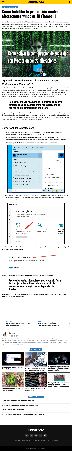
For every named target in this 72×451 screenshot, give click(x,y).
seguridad (39, 317)
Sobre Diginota (26, 440)
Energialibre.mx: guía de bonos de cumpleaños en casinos (20, 405)
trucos (46, 317)
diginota (12, 333)
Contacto (17, 440)
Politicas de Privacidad (38, 440)
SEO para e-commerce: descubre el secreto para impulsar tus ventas (23, 414)
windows (52, 317)
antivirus (16, 317)
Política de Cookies (52, 440)
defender (32, 317)
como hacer (24, 317)
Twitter (60, 342)
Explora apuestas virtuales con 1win (13, 409)
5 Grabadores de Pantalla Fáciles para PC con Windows (18, 400)
